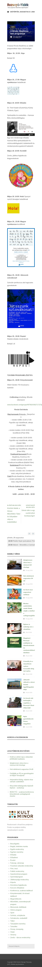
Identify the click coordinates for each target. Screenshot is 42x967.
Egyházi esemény (16, 852)
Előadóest (14, 857)
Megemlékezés (15, 899)
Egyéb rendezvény (17, 849)
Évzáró (12, 860)
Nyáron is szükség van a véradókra (28, 627)
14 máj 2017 (17, 37)
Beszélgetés (14, 844)
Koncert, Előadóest (17, 888)
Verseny (13, 935)
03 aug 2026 (29, 619)
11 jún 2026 (29, 727)
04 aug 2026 (29, 598)
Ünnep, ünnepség (16, 929)
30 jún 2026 (29, 656)
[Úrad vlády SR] (21, 815)
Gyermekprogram (16, 877)
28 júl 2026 (29, 632)
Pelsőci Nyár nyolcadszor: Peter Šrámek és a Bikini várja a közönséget (21, 541)
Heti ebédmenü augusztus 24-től (28, 578)
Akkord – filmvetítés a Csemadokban (21, 545)
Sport (12, 913)
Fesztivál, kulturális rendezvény (21, 866)
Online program (16, 910)
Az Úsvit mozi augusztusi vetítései (28, 592)
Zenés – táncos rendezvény (20, 937)
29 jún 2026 (29, 674)
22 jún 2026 (29, 711)
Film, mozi (14, 868)
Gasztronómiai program (18, 874)
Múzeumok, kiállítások (18, 907)
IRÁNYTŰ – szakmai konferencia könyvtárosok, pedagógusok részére (22, 794)
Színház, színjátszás (17, 915)
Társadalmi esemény (17, 924)
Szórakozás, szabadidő (18, 918)
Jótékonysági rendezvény (19, 879)
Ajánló (12, 26)
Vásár (12, 932)
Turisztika (13, 926)
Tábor (12, 921)
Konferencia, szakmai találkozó (21, 890)
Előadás (13, 855)
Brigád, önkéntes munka (19, 846)
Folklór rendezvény (17, 871)
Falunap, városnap (17, 863)
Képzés (13, 882)
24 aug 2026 (29, 570)
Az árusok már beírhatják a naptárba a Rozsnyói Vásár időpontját (28, 703)
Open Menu (32, 6)
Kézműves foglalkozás (18, 885)
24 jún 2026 (29, 692)
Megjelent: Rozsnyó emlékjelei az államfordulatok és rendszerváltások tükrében (29, 645)
